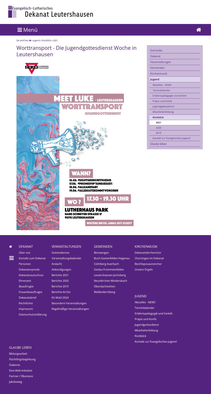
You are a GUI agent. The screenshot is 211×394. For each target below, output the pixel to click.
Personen (25, 264)
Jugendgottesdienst (163, 106)
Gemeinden (157, 68)
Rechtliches (26, 303)
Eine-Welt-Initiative (20, 370)
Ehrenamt (25, 281)
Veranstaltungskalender (66, 258)
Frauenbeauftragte (30, 292)
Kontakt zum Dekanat (32, 258)
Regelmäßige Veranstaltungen (70, 309)
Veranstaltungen (160, 62)
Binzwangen (101, 252)
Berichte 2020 (60, 281)
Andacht (57, 264)
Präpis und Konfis (162, 101)
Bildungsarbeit (18, 353)
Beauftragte (26, 286)
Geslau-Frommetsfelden (109, 269)
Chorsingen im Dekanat (149, 258)
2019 (158, 132)
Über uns (24, 252)
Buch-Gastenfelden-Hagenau (112, 258)
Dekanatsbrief (27, 297)
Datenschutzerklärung (33, 314)
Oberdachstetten (104, 286)
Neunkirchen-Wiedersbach (110, 281)
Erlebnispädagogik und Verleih (170, 95)
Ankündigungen (61, 269)
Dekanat (155, 56)
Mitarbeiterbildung (163, 111)
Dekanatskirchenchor (148, 252)
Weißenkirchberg (104, 292)
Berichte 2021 (60, 275)
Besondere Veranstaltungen (69, 303)
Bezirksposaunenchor (148, 264)
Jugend (36, 40)
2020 (158, 127)
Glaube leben (158, 144)
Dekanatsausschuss (31, 275)
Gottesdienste (60, 252)
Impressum (26, 309)
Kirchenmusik (158, 73)
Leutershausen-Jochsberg (110, 275)
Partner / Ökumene (21, 376)
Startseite (156, 50)
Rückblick (46, 40)
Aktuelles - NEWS (162, 84)
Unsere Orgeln (144, 269)
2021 (158, 122)
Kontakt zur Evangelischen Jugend (171, 138)
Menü (30, 29)
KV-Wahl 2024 (60, 297)
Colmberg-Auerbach (106, 264)
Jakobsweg (15, 382)
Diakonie (14, 365)
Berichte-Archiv (61, 292)
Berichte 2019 (60, 286)
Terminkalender (161, 90)
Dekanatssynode (29, 269)
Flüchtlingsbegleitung (22, 359)
